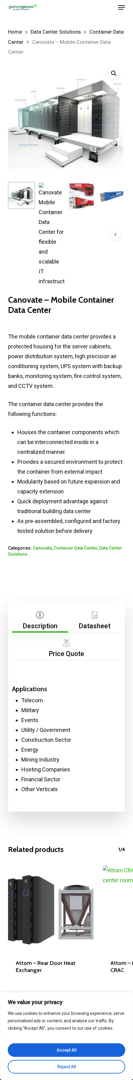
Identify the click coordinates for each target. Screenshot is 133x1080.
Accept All (67, 1050)
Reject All (66, 1066)
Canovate (42, 548)
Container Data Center (75, 548)
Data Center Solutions (56, 32)
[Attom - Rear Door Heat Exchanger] (50, 908)
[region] (66, 1036)
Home (15, 32)
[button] (121, 7)
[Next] (115, 234)
